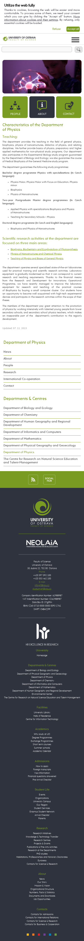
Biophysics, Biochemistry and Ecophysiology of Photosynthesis (44, 249)
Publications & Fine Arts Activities (42, 847)
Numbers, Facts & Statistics (42, 892)
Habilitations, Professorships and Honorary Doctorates (42, 857)
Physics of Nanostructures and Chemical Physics (36, 254)
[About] (42, 107)
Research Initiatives (42, 833)
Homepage (42, 655)
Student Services (42, 808)
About (7, 358)
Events (42, 795)
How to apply (42, 766)
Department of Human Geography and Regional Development (36, 423)
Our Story (42, 882)
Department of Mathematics (22, 438)
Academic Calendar (42, 751)
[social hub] (49, 479)
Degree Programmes (42, 738)
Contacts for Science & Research (42, 864)
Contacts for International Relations (42, 917)
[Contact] (68, 107)
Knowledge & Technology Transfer (42, 837)
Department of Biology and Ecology (28, 408)
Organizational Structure (42, 889)
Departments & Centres (24, 399)
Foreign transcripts (42, 769)
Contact (8, 385)
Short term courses (42, 744)
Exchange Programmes (42, 741)
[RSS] (33, 479)
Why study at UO (42, 734)
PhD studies (42, 854)
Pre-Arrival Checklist (42, 780)
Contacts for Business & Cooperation (42, 924)
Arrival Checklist (42, 815)
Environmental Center (42, 694)
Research (9, 372)
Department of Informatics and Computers (32, 432)
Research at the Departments (42, 850)
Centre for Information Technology (42, 719)
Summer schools (42, 748)
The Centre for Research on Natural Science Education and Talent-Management (40, 461)
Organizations (42, 798)
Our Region (42, 805)
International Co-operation (21, 379)
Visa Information (42, 773)
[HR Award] (42, 634)
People (8, 365)
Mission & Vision (42, 886)
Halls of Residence (42, 716)
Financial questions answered (42, 776)
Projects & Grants (42, 843)
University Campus (42, 801)
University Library (42, 712)
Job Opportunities (42, 899)
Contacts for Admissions (42, 914)
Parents (42, 818)
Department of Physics (24, 342)
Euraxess (42, 860)
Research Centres (42, 840)
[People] (15, 107)
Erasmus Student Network (42, 812)
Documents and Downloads (42, 896)
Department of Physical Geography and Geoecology (39, 445)
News (7, 351)
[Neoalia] (42, 543)
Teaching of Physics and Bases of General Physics (37, 258)
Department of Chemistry (20, 414)
